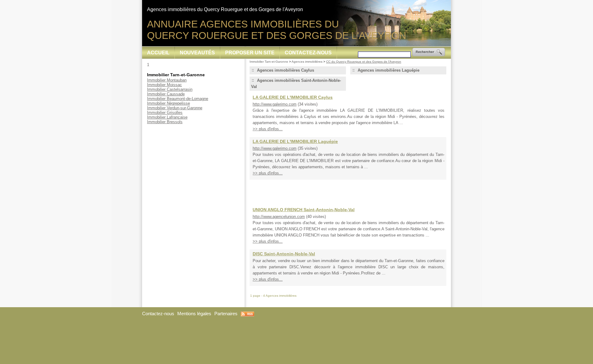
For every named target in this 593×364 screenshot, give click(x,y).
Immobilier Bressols (165, 121)
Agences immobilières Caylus (285, 70)
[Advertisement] (348, 190)
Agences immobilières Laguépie (388, 70)
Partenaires (226, 313)
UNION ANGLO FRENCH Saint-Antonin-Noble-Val (304, 209)
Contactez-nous (308, 52)
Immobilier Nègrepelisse (168, 103)
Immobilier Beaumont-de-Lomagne (177, 98)
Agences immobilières (307, 61)
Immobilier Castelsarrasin (169, 89)
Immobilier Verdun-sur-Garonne (174, 108)
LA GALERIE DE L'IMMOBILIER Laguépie (295, 141)
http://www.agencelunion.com (279, 216)
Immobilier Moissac (164, 84)
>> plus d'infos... (268, 129)
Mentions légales (194, 313)
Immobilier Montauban (167, 80)
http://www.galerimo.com (274, 104)
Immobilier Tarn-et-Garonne (269, 61)
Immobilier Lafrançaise (167, 117)
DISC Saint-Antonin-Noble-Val (284, 253)
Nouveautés (197, 52)
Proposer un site (250, 52)
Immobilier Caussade (166, 94)
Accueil (158, 52)
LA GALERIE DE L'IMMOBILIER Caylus (293, 97)
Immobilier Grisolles (165, 112)
